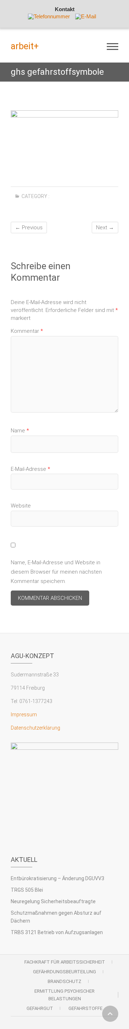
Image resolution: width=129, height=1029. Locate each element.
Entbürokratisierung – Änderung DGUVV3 (57, 878)
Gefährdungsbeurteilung (64, 971)
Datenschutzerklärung (35, 728)
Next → (105, 227)
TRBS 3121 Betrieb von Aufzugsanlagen (57, 932)
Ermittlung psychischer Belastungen (64, 994)
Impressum (24, 714)
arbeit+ (25, 46)
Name (20, 430)
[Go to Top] (110, 1014)
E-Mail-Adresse (30, 469)
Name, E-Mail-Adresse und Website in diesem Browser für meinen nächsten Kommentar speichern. (56, 571)
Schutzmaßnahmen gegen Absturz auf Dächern (56, 917)
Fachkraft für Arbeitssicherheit (64, 962)
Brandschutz (64, 981)
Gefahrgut (40, 1008)
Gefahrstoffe (85, 1008)
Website (21, 505)
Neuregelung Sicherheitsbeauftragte (53, 901)
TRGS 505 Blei (27, 890)
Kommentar (27, 331)
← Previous (29, 227)
